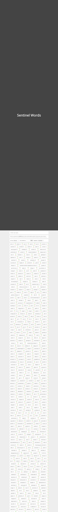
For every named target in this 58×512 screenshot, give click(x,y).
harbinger (20, 300)
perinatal (29, 262)
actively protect (23, 479)
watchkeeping (13, 361)
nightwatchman (42, 482)
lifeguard (28, 394)
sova (27, 270)
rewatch (11, 388)
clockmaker (13, 450)
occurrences (13, 262)
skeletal (36, 332)
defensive (20, 420)
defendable (20, 391)
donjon (37, 423)
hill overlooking (14, 281)
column (20, 367)
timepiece (43, 426)
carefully (35, 426)
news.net (12, 439)
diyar (38, 461)
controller (21, 246)
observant (36, 455)
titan (18, 327)
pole (11, 311)
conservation (13, 364)
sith (37, 305)
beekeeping (23, 431)
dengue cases (42, 252)
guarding (43, 332)
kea (20, 490)
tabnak (32, 461)
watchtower (36, 348)
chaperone (12, 394)
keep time (12, 509)
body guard (13, 479)
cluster (20, 270)
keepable (32, 482)
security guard (13, 249)
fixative (43, 498)
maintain (32, 431)
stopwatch (43, 501)
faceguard (13, 498)
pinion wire (23, 506)
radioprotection (22, 437)
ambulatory (32, 260)
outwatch (28, 402)
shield (11, 345)
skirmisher (37, 327)
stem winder (42, 503)
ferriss (25, 466)
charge (30, 311)
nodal (35, 254)
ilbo (36, 415)
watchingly (43, 375)
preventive (12, 340)
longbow (21, 262)
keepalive (33, 477)
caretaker (20, 394)
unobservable (33, 474)
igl (17, 319)
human (38, 316)
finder (11, 415)
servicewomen (20, 321)
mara (25, 292)
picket (36, 246)
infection (43, 257)
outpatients (26, 295)
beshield (27, 420)
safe (29, 447)
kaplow (21, 445)
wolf (32, 324)
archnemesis (27, 329)
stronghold (20, 353)
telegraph (12, 404)
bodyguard (19, 351)
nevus (27, 490)
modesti (17, 461)
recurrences (20, 303)
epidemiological (20, 348)
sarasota (34, 396)
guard (44, 297)
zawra (27, 439)
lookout (18, 244)
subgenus (43, 495)
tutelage (43, 404)
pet (27, 284)
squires (21, 493)
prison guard (23, 485)
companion (12, 289)
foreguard (36, 353)
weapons (43, 337)
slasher (12, 337)
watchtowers (36, 340)
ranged (23, 311)
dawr (44, 461)
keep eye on (13, 506)
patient (12, 300)
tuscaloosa (20, 386)
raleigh (23, 418)
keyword (12, 402)
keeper (44, 353)
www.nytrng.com (20, 447)
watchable (28, 410)
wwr (30, 327)
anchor (25, 305)
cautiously (35, 428)
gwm (11, 292)
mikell (12, 469)
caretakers (27, 388)
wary (11, 351)
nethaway (23, 450)
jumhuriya (32, 463)
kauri (26, 487)
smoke (36, 319)
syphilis (36, 308)
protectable (43, 420)
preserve (35, 420)
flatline (35, 337)
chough (43, 490)
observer (12, 353)
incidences (34, 281)
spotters (36, 391)
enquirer (29, 370)
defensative (36, 372)
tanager (12, 487)
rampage (12, 270)
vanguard (12, 278)
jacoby (12, 407)
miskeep (36, 469)
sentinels (33, 249)
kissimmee (13, 410)
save (23, 442)
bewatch (12, 367)
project (19, 329)
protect (28, 356)
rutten (44, 412)
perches (11, 386)
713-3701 (43, 453)
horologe (28, 434)
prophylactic (42, 270)
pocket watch (22, 503)
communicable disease (34, 297)
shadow (43, 292)
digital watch (13, 501)
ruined (44, 284)
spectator (27, 426)
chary (28, 407)
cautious (35, 351)
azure (24, 319)
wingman (20, 289)
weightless (43, 289)
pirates (44, 329)
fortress (12, 412)
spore (29, 308)
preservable (43, 471)
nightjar (12, 495)
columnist (12, 399)
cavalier (34, 270)
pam (37, 244)
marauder (42, 260)
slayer (11, 319)
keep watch (23, 463)
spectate (28, 399)
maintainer (36, 447)
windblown (27, 345)
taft (44, 313)
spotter (44, 348)
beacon (36, 399)
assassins (25, 324)
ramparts (20, 340)
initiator (12, 273)
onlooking (43, 474)
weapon (28, 289)
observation (20, 370)
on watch (20, 434)
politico (18, 415)
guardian (43, 265)
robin (35, 295)
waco (44, 372)
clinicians (22, 313)
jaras (38, 458)
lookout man (42, 249)
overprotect (22, 380)
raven (20, 257)
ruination (12, 303)
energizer (20, 337)
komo (29, 404)
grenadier (12, 493)
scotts (29, 364)
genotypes (28, 340)
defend (36, 356)
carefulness (33, 418)
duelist (23, 268)
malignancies (21, 335)
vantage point (13, 313)
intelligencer (13, 380)
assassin (12, 276)
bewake (27, 367)
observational (13, 431)
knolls (29, 493)
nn (25, 412)
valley (32, 316)
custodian (43, 402)
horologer (43, 428)
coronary (12, 343)
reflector (20, 372)
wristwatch (12, 359)
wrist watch (33, 498)
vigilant (28, 353)
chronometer (20, 423)
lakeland (19, 388)
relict (44, 493)
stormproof (13, 482)
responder (43, 345)
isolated (43, 343)
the (16, 311)
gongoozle (43, 485)
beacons (28, 278)
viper (20, 278)
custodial (12, 375)
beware (12, 356)
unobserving (23, 477)
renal (12, 254)
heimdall (35, 495)
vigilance (43, 351)
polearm (35, 257)
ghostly (22, 260)
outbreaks (19, 254)
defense (44, 386)
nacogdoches (36, 359)
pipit (28, 495)
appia (44, 407)
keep (44, 410)
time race (20, 509)
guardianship (20, 383)
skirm (28, 337)
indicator (36, 321)
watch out (24, 501)
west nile (28, 276)
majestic (11, 348)
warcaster (12, 316)
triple (25, 316)
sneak (35, 276)
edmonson (12, 383)
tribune (12, 370)
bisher (36, 402)
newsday (43, 378)
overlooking (37, 313)
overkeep (35, 388)
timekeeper (24, 249)
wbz (34, 394)
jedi (31, 305)
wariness (43, 356)
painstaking (12, 455)
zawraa (11, 466)
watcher (29, 246)
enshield (12, 378)
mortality (30, 380)
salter (36, 404)
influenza (12, 265)
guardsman (43, 383)
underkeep (13, 474)
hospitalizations (29, 303)
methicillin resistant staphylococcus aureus (28, 265)
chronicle (35, 378)
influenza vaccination (23, 286)
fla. (18, 471)
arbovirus (28, 509)
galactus (36, 329)
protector (43, 244)
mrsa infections (42, 268)
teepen (12, 426)
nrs (44, 458)
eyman (20, 439)
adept (36, 300)
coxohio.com (42, 463)
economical (13, 445)
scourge (12, 329)
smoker (43, 300)
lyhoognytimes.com (14, 453)
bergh (38, 380)
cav (37, 292)
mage (44, 335)
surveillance (36, 410)
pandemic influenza (14, 295)
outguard (21, 399)
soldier (43, 281)
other (11, 332)
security (44, 423)
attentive (43, 396)
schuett (37, 466)
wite (44, 364)
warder (44, 359)
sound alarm (32, 479)
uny (11, 324)
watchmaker (29, 361)
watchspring (22, 474)
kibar (12, 471)
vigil (19, 378)
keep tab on (13, 477)
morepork (24, 281)
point (44, 324)
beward (27, 375)
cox (30, 415)
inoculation (12, 284)
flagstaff (12, 490)
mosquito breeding (31, 252)
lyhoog (28, 455)
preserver (32, 437)
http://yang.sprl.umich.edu (40, 445)
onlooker (34, 439)
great (44, 321)
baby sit (33, 450)
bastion (18, 345)
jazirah (21, 455)
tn (24, 415)
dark (37, 335)
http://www (37, 442)
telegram (36, 364)
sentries (43, 246)
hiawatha (28, 391)
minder (28, 359)
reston (20, 375)
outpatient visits (35, 284)
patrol (44, 447)
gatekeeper (43, 254)
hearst (12, 396)
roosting (27, 257)
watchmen (13, 260)
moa (34, 286)
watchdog (42, 450)
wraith (19, 316)
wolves (36, 278)
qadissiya (25, 471)
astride (29, 313)
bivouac (21, 361)
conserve (12, 372)
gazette (28, 383)
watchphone (22, 482)
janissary (12, 437)
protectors (20, 273)
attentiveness (42, 431)
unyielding (12, 305)
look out (36, 509)
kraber (20, 284)
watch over (43, 418)
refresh (43, 278)
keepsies (24, 461)
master (27, 254)
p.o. (28, 428)
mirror (11, 327)
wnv (24, 332)
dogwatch (34, 471)
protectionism (13, 418)
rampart (18, 292)
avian (12, 321)
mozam (44, 327)
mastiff (38, 324)
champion (43, 305)
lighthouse (13, 257)
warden (43, 308)
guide (36, 262)
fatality (28, 321)
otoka (44, 442)
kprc (11, 461)
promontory (34, 487)
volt (19, 305)
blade (31, 292)
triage (30, 332)
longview (27, 386)
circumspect (21, 359)
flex (30, 319)
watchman (13, 246)
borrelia (43, 509)
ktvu (31, 466)
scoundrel (43, 295)
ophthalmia (20, 495)
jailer (37, 361)
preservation (35, 386)
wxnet (31, 458)
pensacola (21, 404)
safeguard (35, 345)
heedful (35, 383)
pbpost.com (25, 453)
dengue (28, 348)
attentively (43, 439)
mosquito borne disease (31, 343)
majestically (42, 286)
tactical (17, 332)
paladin (36, 311)
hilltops (31, 268)
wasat (24, 458)
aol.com (17, 458)
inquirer (43, 391)
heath (35, 375)
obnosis (33, 501)
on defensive (33, 506)
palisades (35, 490)
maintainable (42, 479)
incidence (35, 273)
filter (32, 240)
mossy (36, 493)
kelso (19, 412)
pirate (25, 297)
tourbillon (20, 396)
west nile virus (13, 268)
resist (44, 316)
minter (44, 399)
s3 (37, 412)
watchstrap (13, 485)
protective (43, 367)
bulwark (43, 262)
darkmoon (43, 276)
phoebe (19, 487)
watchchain (43, 388)
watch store (32, 503)
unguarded (12, 420)
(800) (18, 466)
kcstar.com (20, 469)
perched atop (13, 252)
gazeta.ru (28, 469)
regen (18, 297)
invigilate (35, 407)
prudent (11, 423)
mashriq (28, 445)
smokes (12, 286)
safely (11, 447)
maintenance (37, 434)
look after (12, 503)
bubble (37, 303)
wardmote (23, 498)
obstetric (12, 335)
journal (11, 297)
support (12, 308)
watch (31, 244)
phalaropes (33, 485)
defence (35, 367)
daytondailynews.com (14, 442)
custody (34, 453)
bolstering (17, 324)
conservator (20, 356)
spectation (43, 477)
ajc (44, 370)
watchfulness (29, 423)
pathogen (35, 289)
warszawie (13, 463)
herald (21, 364)
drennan (43, 455)
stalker (44, 303)
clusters (27, 273)
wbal (44, 469)
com (31, 412)
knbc (20, 410)
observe (19, 426)
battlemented (42, 437)
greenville (37, 370)
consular (43, 319)
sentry (11, 244)
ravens (44, 340)
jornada (11, 391)
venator (30, 335)
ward (21, 343)
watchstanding (42, 394)
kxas (44, 466)
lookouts (27, 378)
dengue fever (20, 308)
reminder (43, 273)
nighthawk (43, 487)
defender (20, 276)
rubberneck (21, 428)
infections (20, 402)
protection (28, 351)
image (28, 300)
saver (29, 442)
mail (44, 380)
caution (12, 434)
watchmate (12, 428)
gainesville (43, 415)
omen (24, 327)
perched (21, 252)
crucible (44, 311)
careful (20, 407)
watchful (43, 361)
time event (43, 506)
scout (25, 244)
